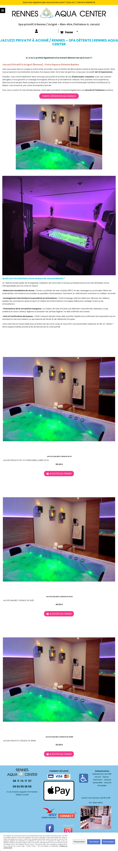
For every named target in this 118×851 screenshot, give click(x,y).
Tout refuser (94, 842)
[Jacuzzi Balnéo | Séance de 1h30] (59, 539)
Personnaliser (79, 842)
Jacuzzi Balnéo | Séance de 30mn (59, 737)
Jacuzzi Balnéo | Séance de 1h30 (59, 597)
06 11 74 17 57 (22, 781)
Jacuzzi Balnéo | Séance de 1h (59, 456)
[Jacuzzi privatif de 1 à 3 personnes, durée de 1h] (59, 399)
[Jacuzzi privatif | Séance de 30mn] (59, 679)
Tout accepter (108, 842)
